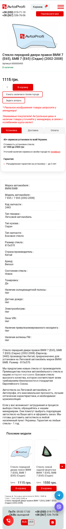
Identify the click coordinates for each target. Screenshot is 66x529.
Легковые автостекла (23, 496)
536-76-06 (13, 15)
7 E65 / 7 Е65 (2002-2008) (15, 498)
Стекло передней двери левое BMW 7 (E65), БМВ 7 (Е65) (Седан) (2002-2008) (20, 473)
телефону (55, 151)
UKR (31, 521)
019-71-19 (13, 12)
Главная (8, 496)
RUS (24, 521)
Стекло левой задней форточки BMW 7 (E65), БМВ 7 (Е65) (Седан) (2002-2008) (46, 473)
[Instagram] (53, 522)
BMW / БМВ (40, 496)
